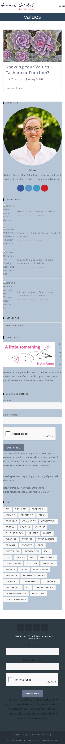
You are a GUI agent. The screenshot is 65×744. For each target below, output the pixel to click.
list (32, 557)
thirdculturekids (16, 593)
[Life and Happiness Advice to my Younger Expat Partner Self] (9, 295)
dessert (33, 533)
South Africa (30, 581)
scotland (11, 581)
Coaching (11, 521)
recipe (24, 569)
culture (40, 527)
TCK (28, 587)
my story (32, 563)
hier (46, 491)
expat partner (46, 539)
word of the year (16, 599)
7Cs (8, 509)
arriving (10, 515)
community (29, 521)
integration (31, 551)
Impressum (19, 734)
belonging (27, 515)
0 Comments (38, 215)
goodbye (26, 545)
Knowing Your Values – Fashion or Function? (29, 70)
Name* (7, 400)
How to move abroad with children (36, 211)
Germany (11, 545)
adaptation (38, 509)
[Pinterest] (44, 188)
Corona (10, 527)
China (42, 515)
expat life (11, 539)
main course (47, 557)
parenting (49, 563)
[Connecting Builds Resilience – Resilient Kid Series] (9, 236)
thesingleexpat (44, 587)
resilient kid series (34, 575)
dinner (47, 533)
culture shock (14, 533)
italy (47, 551)
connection (48, 521)
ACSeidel (14, 79)
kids (8, 557)
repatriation (40, 569)
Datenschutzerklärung (40, 734)
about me (20, 509)
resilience (11, 575)
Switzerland (13, 587)
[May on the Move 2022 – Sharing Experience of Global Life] (9, 263)
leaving (20, 557)
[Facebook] (20, 188)
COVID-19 (25, 527)
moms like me (13, 563)
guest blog (12, 551)
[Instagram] (28, 188)
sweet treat (50, 581)
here (11, 480)
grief (40, 545)
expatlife (27, 539)
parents (10, 569)
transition (38, 593)
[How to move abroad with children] (9, 213)
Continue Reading (16, 88)
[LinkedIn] (36, 188)
